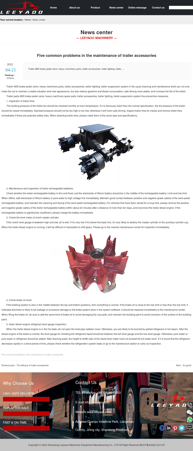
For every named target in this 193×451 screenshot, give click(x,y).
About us (74, 7)
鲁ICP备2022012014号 (152, 445)
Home (53, 7)
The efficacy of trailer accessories (33, 365)
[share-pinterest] (175, 427)
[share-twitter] (182, 427)
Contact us (158, 7)
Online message (137, 7)
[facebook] (162, 427)
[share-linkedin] (169, 427)
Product (95, 7)
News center (116, 7)
